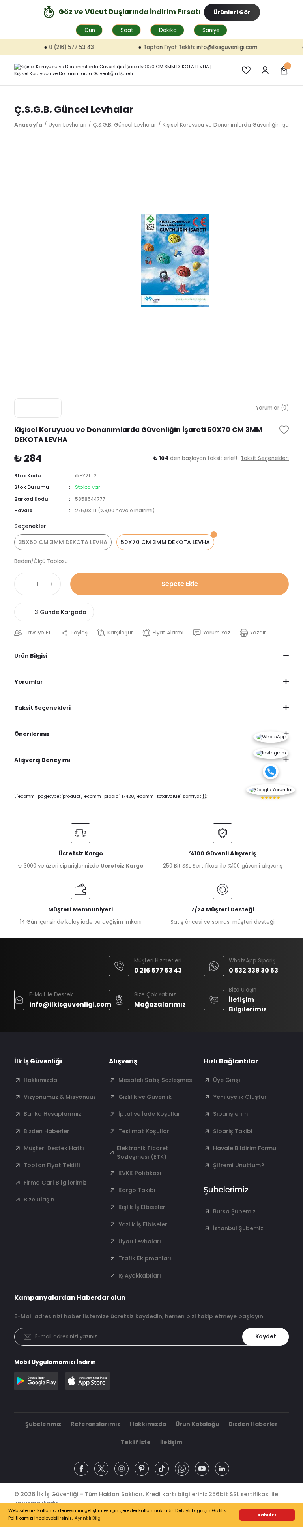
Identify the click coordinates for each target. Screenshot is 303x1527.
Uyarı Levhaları (139, 1241)
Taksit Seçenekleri (42, 708)
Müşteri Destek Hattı (54, 1148)
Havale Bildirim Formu (244, 1148)
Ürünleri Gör (232, 12)
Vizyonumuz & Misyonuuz (60, 1097)
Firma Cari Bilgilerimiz (55, 1182)
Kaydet (265, 1336)
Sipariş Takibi (232, 1131)
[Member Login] (265, 70)
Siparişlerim (230, 1114)
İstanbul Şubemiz (238, 1228)
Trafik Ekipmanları (144, 1258)
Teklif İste (136, 1442)
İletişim (171, 1442)
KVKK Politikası (139, 1173)
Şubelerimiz (43, 1424)
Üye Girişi (226, 1080)
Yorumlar (28, 682)
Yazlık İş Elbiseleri (143, 1224)
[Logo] (118, 70)
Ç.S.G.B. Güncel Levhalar (73, 109)
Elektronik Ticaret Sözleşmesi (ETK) (142, 1152)
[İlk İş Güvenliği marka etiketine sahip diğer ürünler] (38, 408)
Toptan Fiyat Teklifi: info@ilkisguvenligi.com (179, 47)
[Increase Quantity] (54, 584)
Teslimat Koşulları (144, 1131)
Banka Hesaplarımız (52, 1114)
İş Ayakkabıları (139, 1276)
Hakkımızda (40, 1080)
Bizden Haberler (46, 1131)
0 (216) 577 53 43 (49, 47)
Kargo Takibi (136, 1190)
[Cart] (284, 70)
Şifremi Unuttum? (238, 1165)
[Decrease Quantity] (21, 584)
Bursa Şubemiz (234, 1211)
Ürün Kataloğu (197, 1424)
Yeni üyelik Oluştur (240, 1097)
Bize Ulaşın (39, 1199)
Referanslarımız (95, 1424)
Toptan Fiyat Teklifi (52, 1165)
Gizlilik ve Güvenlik (145, 1097)
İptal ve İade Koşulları (150, 1114)
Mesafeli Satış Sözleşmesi (156, 1080)
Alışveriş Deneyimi (42, 760)
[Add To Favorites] (284, 429)
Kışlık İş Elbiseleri (142, 1207)
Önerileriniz (32, 734)
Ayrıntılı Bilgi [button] (88, 1518)
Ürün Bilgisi (30, 656)
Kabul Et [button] (267, 1515)
